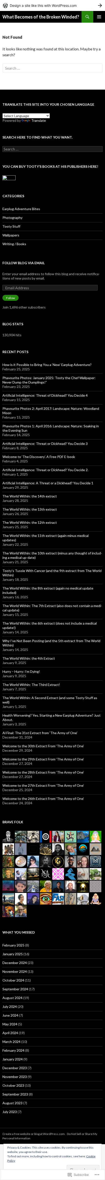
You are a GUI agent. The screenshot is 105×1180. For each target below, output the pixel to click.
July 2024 (9, 1006)
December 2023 (14, 1068)
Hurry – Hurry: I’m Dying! (21, 671)
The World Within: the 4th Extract (28, 658)
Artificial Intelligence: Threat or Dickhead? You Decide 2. (45, 470)
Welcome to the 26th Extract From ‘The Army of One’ (43, 798)
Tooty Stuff (11, 226)
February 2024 (13, 1050)
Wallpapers (10, 235)
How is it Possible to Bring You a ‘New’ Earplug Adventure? (47, 365)
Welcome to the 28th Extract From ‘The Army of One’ (43, 772)
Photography (12, 217)
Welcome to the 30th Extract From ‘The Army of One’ (43, 746)
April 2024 (10, 1033)
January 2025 (12, 954)
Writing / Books (14, 244)
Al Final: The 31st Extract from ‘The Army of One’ (39, 733)
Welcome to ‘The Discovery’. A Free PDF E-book (38, 457)
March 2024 (11, 1042)
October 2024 (13, 980)
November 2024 (14, 971)
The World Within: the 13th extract (29, 509)
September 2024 (15, 989)
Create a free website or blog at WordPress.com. (33, 1134)
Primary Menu (99, 17)
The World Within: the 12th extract (29, 522)
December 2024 (14, 963)
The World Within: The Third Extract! (31, 685)
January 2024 (12, 1059)
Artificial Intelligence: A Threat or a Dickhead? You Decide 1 (47, 483)
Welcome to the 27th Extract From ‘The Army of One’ (43, 785)
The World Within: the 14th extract (29, 496)
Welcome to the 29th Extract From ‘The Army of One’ (43, 759)
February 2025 (13, 945)
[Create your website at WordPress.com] (52, 5)
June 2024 (10, 1015)
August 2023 (12, 1103)
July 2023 (9, 1112)
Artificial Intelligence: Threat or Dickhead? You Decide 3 (45, 443)
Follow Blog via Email (23, 263)
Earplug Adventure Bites (21, 209)
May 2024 (9, 1024)
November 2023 (14, 1077)
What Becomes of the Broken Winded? (40, 16)
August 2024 (12, 998)
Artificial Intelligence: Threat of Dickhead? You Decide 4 (45, 395)
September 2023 (15, 1094)
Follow (10, 298)
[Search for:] (52, 68)
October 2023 (13, 1085)
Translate (38, 120)
